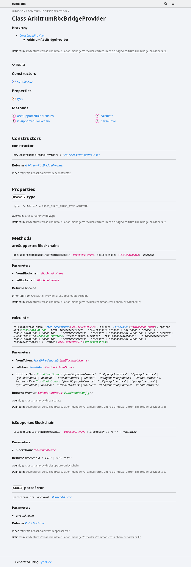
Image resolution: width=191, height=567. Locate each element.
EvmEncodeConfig (95, 341)
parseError (63, 531)
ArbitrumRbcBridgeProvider (47, 11)
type (52, 215)
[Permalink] (37, 146)
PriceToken (120, 326)
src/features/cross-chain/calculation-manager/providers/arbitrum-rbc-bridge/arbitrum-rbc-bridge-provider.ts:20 (96, 51)
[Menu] (175, 3)
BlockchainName (83, 254)
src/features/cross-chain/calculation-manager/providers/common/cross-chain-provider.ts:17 (83, 537)
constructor (63, 173)
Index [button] (20, 65)
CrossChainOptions (33, 329)
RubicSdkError (62, 497)
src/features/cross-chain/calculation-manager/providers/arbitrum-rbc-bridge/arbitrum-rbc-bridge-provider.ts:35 (96, 406)
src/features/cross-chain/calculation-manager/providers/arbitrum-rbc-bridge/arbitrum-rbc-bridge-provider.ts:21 (96, 222)
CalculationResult (69, 341)
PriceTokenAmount (57, 326)
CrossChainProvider (32, 35)
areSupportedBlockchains (72, 295)
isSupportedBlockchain (64, 465)
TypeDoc (45, 562)
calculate (55, 400)
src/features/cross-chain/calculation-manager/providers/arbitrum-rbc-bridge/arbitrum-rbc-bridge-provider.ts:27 (96, 471)
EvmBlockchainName (83, 326)
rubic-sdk (19, 4)
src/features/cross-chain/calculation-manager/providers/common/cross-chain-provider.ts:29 (83, 302)
